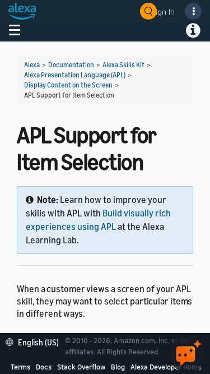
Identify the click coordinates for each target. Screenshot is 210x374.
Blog (118, 367)
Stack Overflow (81, 367)
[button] (35, 341)
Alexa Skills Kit (123, 65)
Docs (44, 367)
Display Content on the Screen (68, 85)
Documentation (71, 65)
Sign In (163, 11)
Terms (20, 367)
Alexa (32, 65)
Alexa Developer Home (166, 367)
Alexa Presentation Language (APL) (74, 75)
